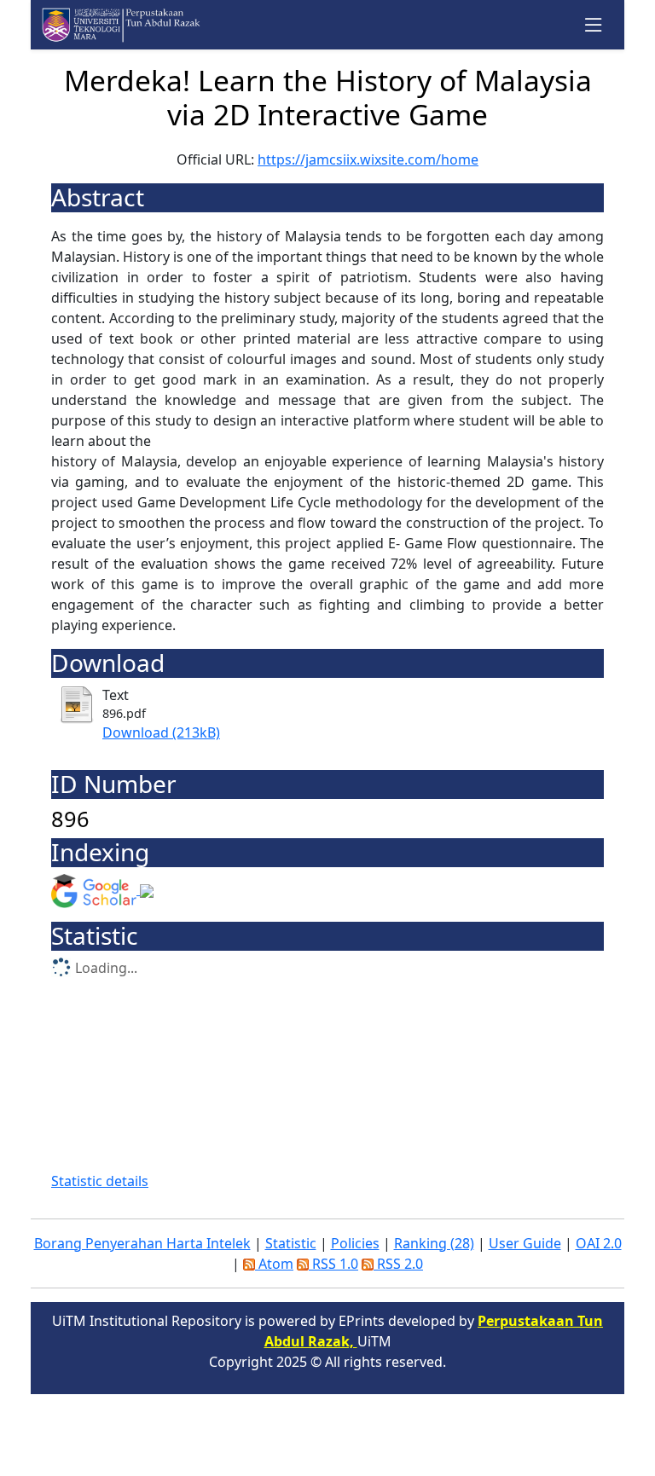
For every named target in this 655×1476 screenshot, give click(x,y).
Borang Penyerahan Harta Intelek (142, 1243)
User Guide (525, 1243)
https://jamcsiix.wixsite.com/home (368, 159)
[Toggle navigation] (594, 25)
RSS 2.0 (398, 1263)
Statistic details (99, 1181)
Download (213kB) (161, 732)
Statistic (290, 1243)
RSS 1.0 (333, 1263)
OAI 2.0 (599, 1243)
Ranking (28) (434, 1243)
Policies (355, 1243)
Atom (274, 1263)
